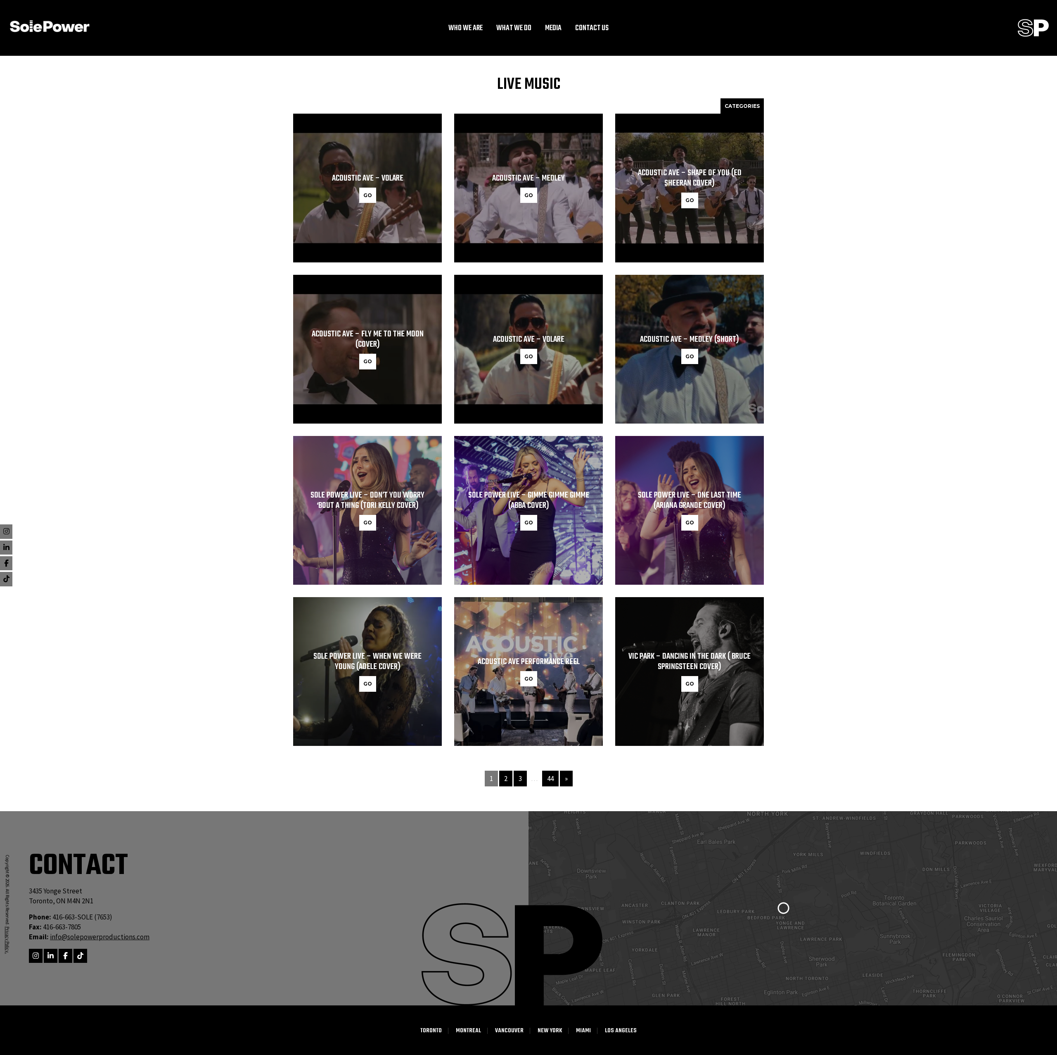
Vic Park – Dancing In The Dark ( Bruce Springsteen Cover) (689, 661)
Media (553, 28)
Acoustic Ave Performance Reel (529, 661)
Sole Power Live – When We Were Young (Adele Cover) (367, 661)
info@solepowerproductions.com (99, 936)
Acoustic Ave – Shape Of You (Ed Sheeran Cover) (690, 178)
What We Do (513, 28)
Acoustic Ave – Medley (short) (689, 339)
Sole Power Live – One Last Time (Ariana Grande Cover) (689, 500)
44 (550, 778)
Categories (742, 106)
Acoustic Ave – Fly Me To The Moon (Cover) (368, 339)
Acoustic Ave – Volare (367, 178)
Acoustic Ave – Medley (528, 178)
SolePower (49, 26)
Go (367, 195)
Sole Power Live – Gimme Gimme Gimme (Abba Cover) (528, 500)
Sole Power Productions (1033, 27)
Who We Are (465, 28)
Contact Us (592, 28)
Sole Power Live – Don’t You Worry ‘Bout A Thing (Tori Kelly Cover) (367, 500)
